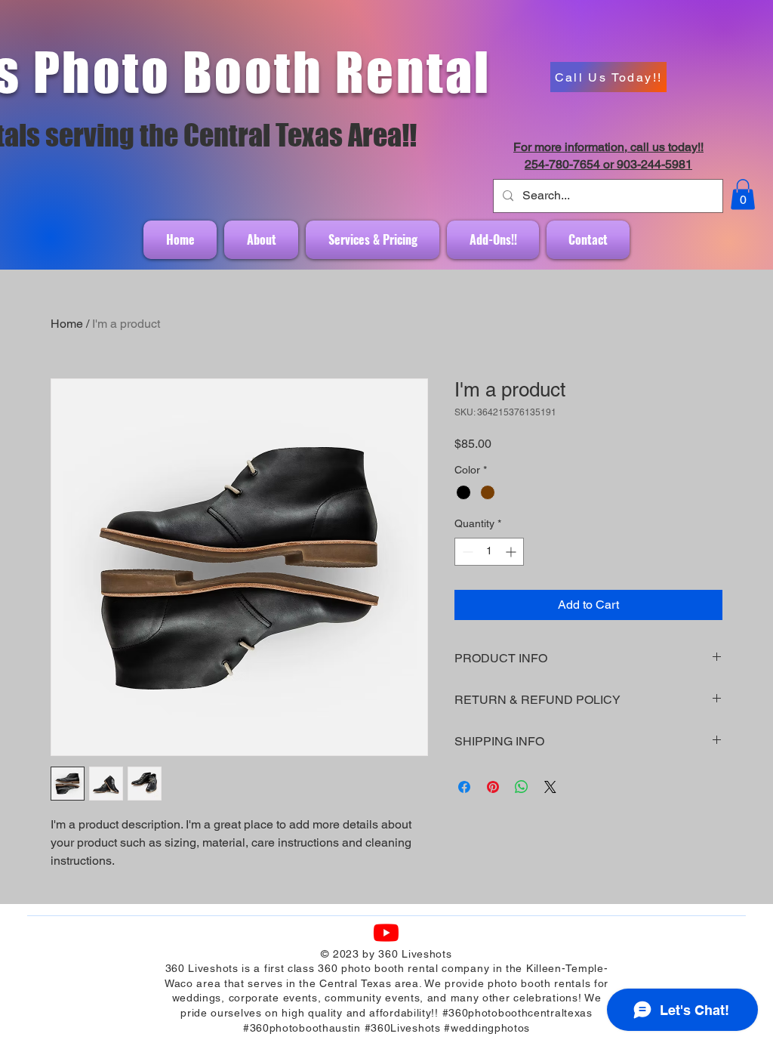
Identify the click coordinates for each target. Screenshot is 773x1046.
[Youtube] (386, 932)
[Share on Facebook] (464, 787)
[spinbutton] (489, 551)
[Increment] (512, 551)
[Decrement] (466, 551)
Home (67, 323)
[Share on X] (550, 787)
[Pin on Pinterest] (493, 787)
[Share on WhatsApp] (522, 787)
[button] (743, 194)
